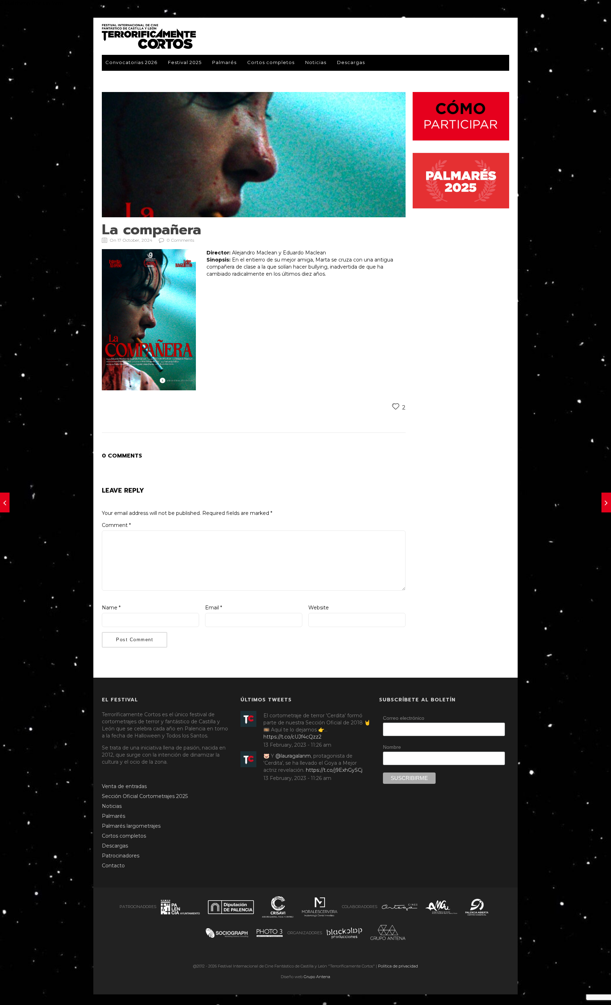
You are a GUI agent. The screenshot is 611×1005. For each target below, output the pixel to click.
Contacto (113, 865)
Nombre (392, 747)
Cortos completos (271, 62)
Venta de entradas (124, 786)
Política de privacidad (398, 966)
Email (213, 607)
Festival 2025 (185, 62)
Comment (116, 525)
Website (318, 607)
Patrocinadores (120, 855)
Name (111, 607)
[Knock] (5, 502)
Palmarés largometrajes (131, 826)
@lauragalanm (293, 756)
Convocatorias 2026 (131, 62)
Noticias (315, 62)
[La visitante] (606, 502)
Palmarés (224, 62)
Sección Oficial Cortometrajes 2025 (145, 796)
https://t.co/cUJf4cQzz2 (292, 737)
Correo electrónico (403, 718)
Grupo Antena (317, 976)
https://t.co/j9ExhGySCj (334, 770)
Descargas (351, 62)
